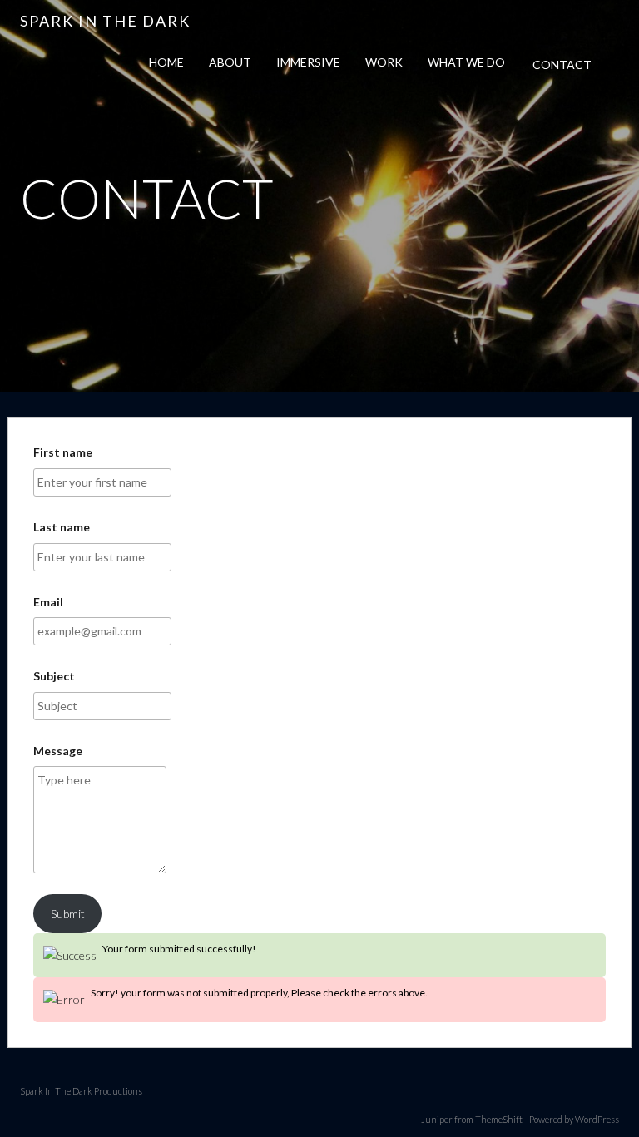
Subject (54, 676)
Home (166, 62)
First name (62, 452)
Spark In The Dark (105, 21)
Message (57, 751)
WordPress (597, 1119)
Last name (61, 527)
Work (384, 62)
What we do (466, 62)
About (230, 62)
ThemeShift (499, 1119)
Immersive (308, 62)
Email (48, 602)
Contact (562, 64)
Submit (68, 914)
